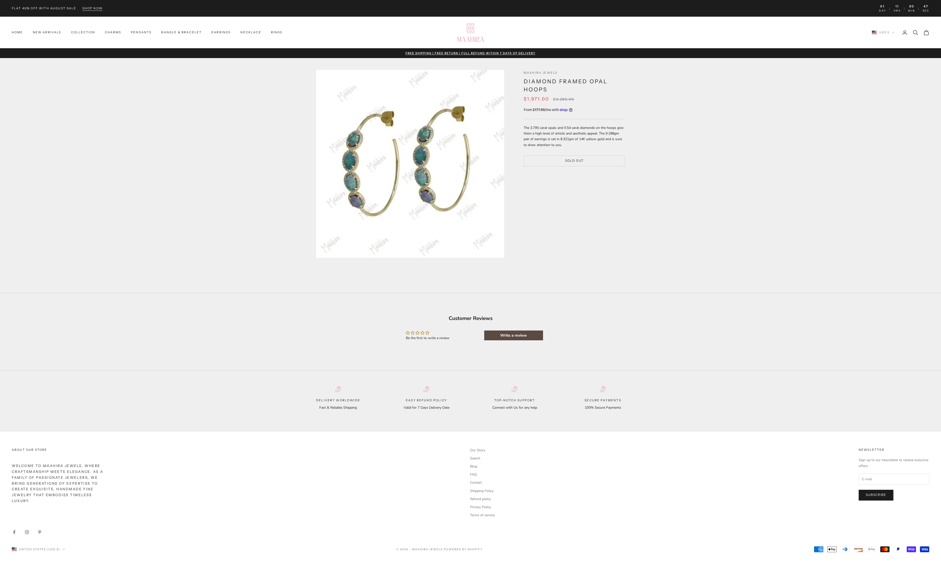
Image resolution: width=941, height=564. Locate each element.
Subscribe (876, 495)
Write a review (513, 335)
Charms (113, 32)
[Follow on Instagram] (27, 532)
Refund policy (480, 499)
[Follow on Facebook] (14, 532)
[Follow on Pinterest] (39, 532)
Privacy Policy (480, 507)
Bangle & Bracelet (181, 32)
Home (17, 32)
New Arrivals (47, 32)
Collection (83, 32)
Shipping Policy (482, 491)
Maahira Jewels (540, 72)
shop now (92, 8)
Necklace (250, 32)
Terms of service (482, 515)
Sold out (574, 161)
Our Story (477, 450)
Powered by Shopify (463, 549)
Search (475, 458)
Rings (277, 32)
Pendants (141, 32)
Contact (476, 482)
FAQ (473, 474)
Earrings (221, 32)
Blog (473, 466)
